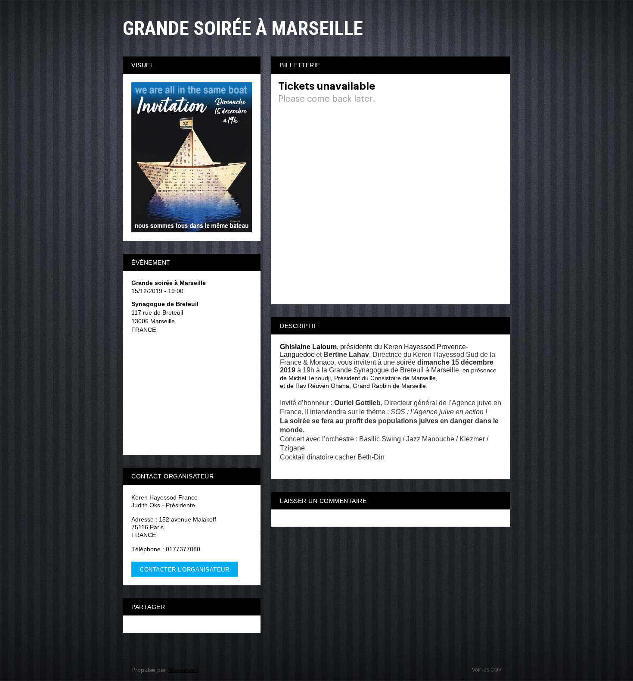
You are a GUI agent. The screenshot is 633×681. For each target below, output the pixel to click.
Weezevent (183, 669)
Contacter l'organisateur (184, 569)
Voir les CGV (487, 670)
